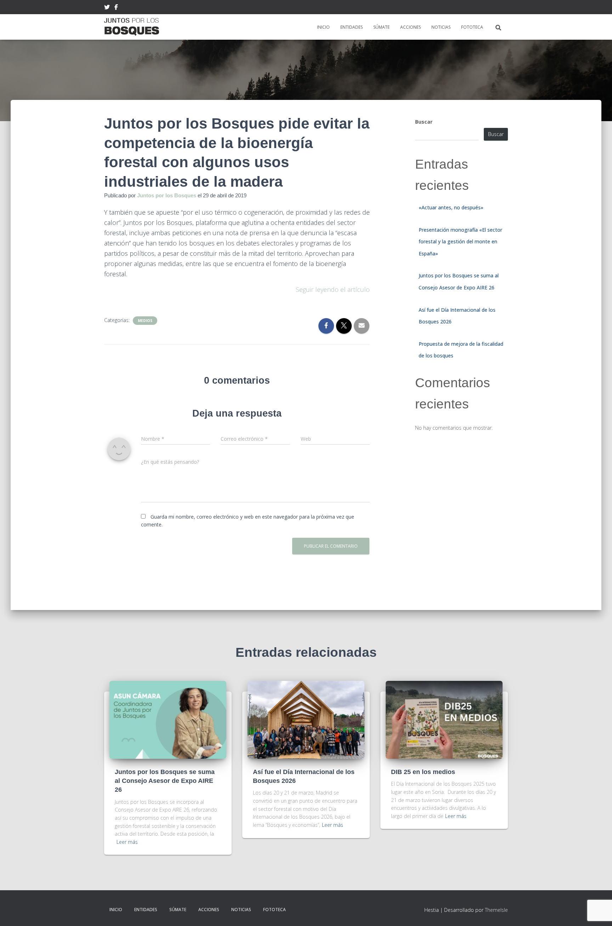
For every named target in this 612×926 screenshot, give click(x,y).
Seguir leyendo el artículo (333, 289)
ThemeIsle (496, 910)
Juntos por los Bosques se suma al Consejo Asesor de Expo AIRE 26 (165, 780)
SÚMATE (381, 27)
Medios (145, 320)
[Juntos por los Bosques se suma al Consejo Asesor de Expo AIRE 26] (167, 719)
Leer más (127, 842)
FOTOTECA (472, 27)
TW (107, 8)
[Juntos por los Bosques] (131, 27)
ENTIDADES (351, 27)
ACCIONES (410, 27)
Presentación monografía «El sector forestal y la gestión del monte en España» (460, 241)
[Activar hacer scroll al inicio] (598, 912)
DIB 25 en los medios (423, 771)
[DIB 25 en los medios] (444, 719)
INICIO (323, 27)
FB (116, 8)
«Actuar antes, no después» (451, 207)
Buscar (423, 121)
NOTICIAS (440, 27)
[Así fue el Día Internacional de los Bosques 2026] (306, 719)
